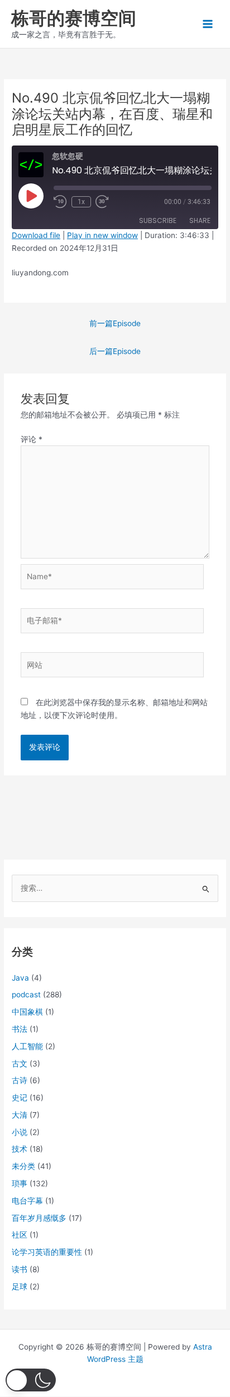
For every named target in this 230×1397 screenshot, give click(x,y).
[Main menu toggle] (208, 24)
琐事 (19, 1183)
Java (20, 977)
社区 (19, 1234)
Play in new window (102, 235)
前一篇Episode (115, 323)
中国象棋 (27, 1011)
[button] (31, 1380)
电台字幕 (27, 1200)
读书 (19, 1269)
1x (81, 202)
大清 (19, 1114)
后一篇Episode (115, 351)
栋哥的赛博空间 (73, 18)
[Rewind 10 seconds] (60, 201)
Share (199, 220)
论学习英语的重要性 (47, 1252)
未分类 (23, 1166)
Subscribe (157, 220)
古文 (19, 1063)
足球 (19, 1286)
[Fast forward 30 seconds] (108, 201)
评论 (31, 439)
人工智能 (27, 1046)
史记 (19, 1097)
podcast (26, 994)
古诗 (19, 1080)
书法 (19, 1029)
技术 (19, 1148)
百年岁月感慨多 (39, 1218)
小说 (19, 1132)
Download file (36, 235)
